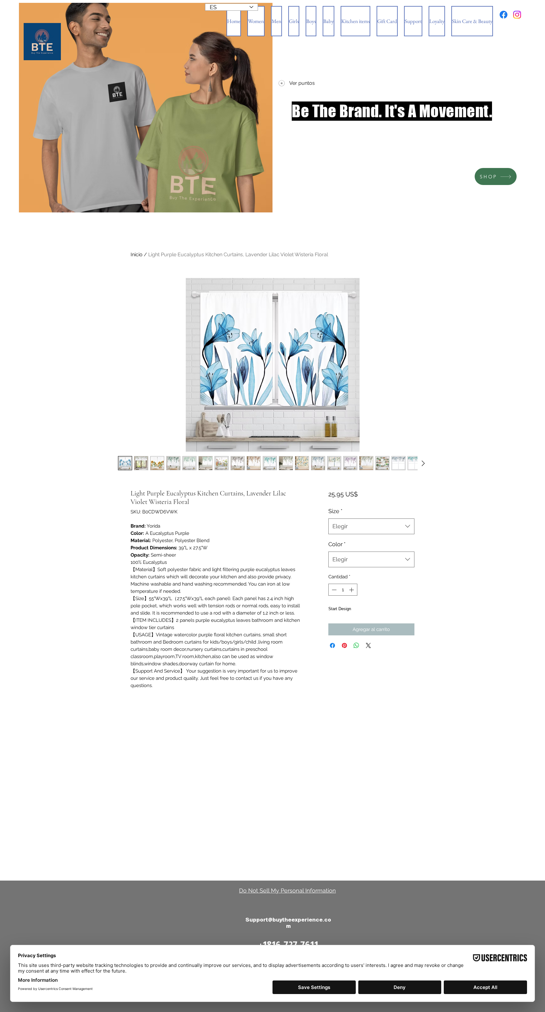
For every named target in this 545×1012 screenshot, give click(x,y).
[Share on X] (368, 657)
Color (337, 544)
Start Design (348, 614)
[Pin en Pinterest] (344, 657)
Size (335, 511)
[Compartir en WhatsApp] (356, 657)
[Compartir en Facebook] (332, 657)
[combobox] (371, 526)
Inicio (137, 254)
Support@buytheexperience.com (288, 923)
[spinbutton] (342, 590)
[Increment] (352, 590)
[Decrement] (333, 590)
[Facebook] (503, 14)
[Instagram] (517, 14)
